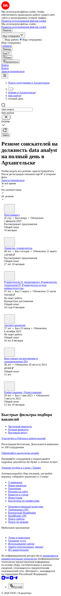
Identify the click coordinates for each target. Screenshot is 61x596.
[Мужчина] (9, 208)
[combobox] (17, 109)
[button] (5, 65)
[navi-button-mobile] (4, 76)
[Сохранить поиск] (4, 130)
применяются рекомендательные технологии (29, 557)
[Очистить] (6, 117)
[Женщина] (9, 352)
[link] (7, 57)
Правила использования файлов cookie (23, 27)
